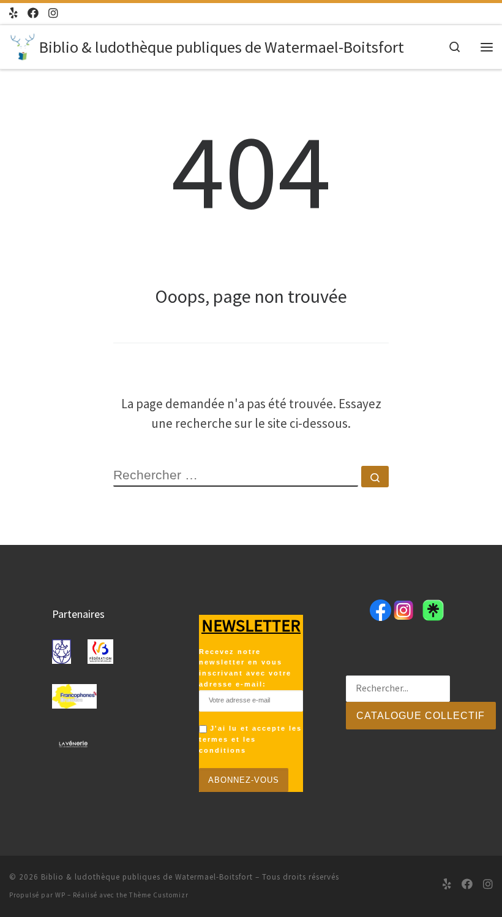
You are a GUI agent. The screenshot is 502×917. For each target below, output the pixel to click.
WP (60, 895)
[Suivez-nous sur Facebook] (33, 13)
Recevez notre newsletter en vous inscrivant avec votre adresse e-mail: (245, 668)
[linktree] (13, 13)
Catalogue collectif (420, 715)
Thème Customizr (159, 895)
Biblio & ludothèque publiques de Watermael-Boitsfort (147, 877)
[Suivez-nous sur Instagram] (53, 13)
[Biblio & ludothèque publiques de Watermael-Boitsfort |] (22, 45)
